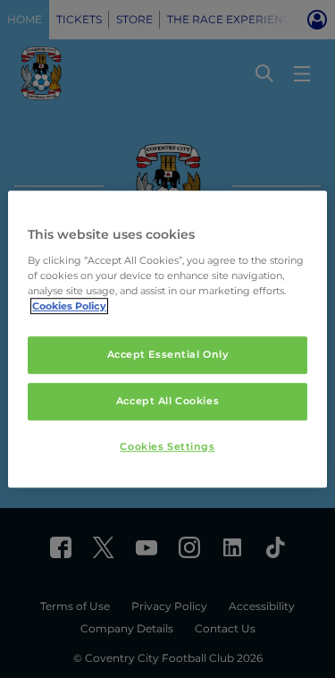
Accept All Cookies (167, 400)
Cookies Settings (167, 446)
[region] (167, 339)
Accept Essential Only (168, 354)
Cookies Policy (69, 306)
